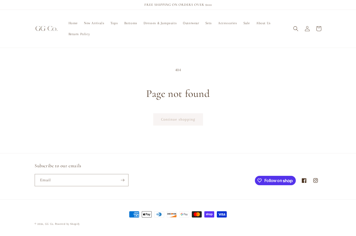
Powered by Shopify (67, 224)
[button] (296, 28)
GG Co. (49, 224)
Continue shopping (178, 119)
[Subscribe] (122, 180)
